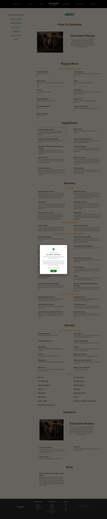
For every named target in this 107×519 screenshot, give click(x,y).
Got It (53, 271)
